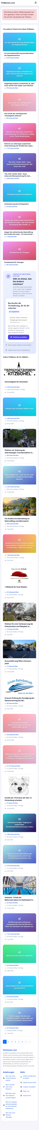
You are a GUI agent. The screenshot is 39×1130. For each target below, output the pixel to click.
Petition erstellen (20, 337)
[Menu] (35, 3)
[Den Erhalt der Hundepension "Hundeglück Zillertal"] (19, 107)
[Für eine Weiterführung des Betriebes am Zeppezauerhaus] (19, 46)
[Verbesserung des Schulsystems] (19, 196)
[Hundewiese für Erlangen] (19, 254)
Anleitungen (8, 1072)
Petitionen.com (8, 3)
